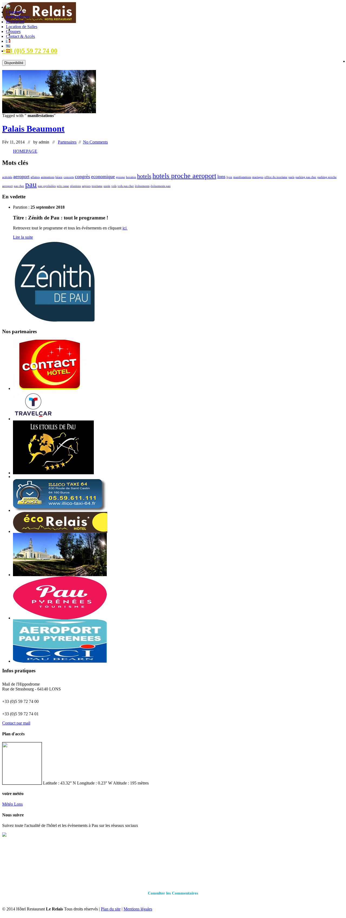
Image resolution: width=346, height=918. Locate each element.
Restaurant (15, 21)
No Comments (95, 142)
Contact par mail (16, 723)
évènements (142, 186)
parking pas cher (305, 177)
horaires (131, 177)
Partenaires (67, 142)
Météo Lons (12, 804)
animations (47, 177)
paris (291, 177)
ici (125, 228)
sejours (86, 186)
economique (103, 176)
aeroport (21, 176)
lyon (229, 177)
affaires (35, 177)
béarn (58, 177)
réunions (75, 186)
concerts (69, 177)
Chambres (14, 12)
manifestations (242, 177)
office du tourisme (275, 177)
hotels (144, 176)
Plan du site (111, 909)
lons (221, 176)
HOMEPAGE (25, 151)
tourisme (97, 186)
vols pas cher (126, 186)
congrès (82, 176)
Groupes (13, 31)
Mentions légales (138, 909)
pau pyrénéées (47, 186)
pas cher (19, 186)
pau (31, 184)
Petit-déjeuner (17, 17)
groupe (120, 177)
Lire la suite (23, 237)
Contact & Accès (20, 36)
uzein (107, 186)
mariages (257, 177)
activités (7, 177)
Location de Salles (21, 26)
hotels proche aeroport (184, 176)
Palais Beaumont (33, 128)
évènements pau (161, 186)
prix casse (63, 186)
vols (114, 186)
